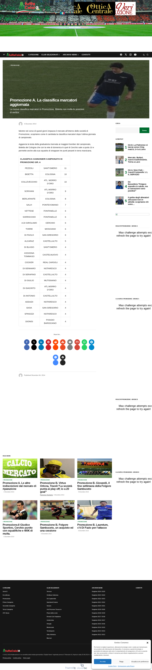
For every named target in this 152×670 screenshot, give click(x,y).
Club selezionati (53, 588)
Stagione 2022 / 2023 (98, 598)
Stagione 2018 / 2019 (98, 613)
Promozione (15, 65)
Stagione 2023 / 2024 (98, 595)
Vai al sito (104, 5)
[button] (147, 643)
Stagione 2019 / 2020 (98, 609)
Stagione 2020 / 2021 (98, 606)
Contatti (139, 588)
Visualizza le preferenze (140, 661)
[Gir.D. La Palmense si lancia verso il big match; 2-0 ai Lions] (120, 147)
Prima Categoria (8, 602)
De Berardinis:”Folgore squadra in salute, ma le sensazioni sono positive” (138, 186)
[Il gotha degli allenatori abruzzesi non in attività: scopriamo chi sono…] (120, 200)
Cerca (118, 123)
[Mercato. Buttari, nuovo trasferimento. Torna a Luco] (120, 160)
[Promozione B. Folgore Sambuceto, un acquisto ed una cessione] (57, 510)
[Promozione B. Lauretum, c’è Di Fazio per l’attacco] (94, 510)
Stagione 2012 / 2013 (98, 634)
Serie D (5, 591)
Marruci (49, 638)
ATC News (6, 613)
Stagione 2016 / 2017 (98, 620)
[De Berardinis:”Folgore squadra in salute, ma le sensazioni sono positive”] (120, 185)
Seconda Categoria (9, 606)
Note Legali (26, 658)
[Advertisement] (76, 34)
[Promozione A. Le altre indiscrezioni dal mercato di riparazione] (20, 468)
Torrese (49, 591)
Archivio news (97, 588)
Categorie (6, 588)
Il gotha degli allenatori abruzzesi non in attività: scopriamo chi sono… (138, 200)
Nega (121, 661)
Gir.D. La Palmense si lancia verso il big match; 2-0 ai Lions (138, 147)
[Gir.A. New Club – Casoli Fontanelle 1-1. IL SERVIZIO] (120, 172)
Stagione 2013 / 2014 (98, 631)
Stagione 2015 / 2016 (98, 624)
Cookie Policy (112, 666)
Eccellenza (6, 595)
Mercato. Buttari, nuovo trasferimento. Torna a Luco (137, 159)
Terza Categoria (8, 609)
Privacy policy (7, 658)
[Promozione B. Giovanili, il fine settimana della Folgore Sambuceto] (94, 468)
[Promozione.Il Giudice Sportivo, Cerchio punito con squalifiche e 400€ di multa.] (20, 510)
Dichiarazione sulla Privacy (126, 666)
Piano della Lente (52, 613)
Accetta (103, 661)
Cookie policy (17, 658)
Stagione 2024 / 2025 (98, 591)
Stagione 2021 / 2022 (98, 602)
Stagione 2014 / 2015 (98, 627)
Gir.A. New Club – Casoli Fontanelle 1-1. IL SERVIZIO (138, 172)
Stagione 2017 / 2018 (98, 616)
